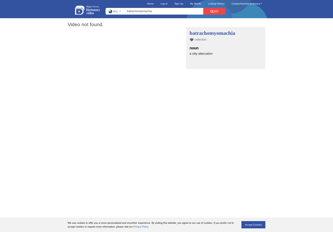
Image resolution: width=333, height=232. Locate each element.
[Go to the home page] (90, 10)
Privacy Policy (140, 226)
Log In (164, 3)
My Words (195, 3)
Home (150, 3)
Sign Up (178, 3)
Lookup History (216, 3)
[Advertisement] (166, 91)
